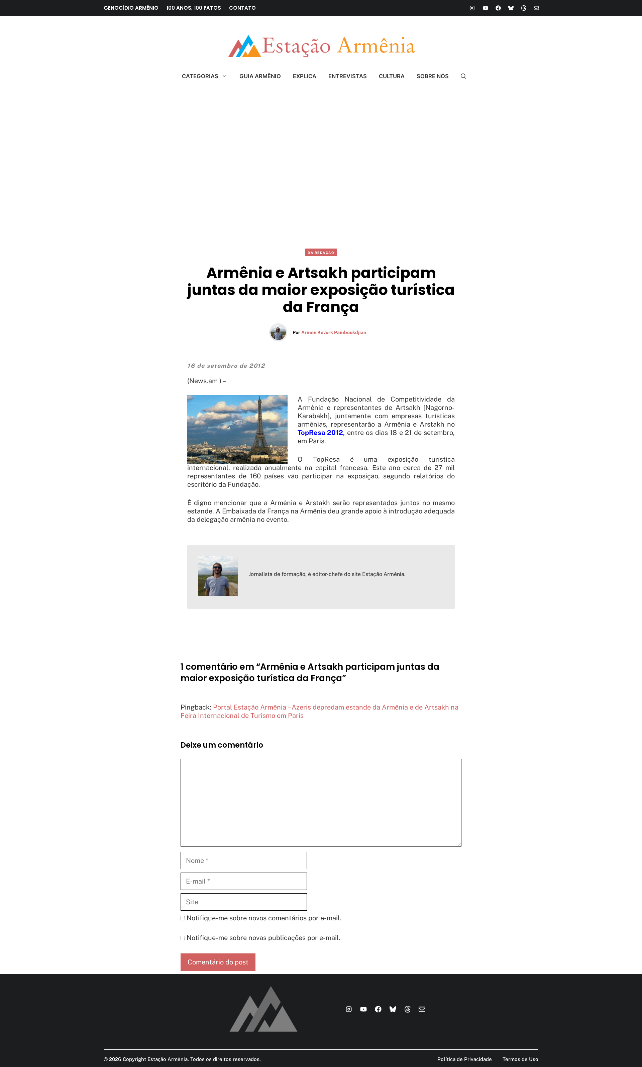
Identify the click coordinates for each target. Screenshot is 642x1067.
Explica (304, 76)
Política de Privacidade (464, 1059)
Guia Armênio (260, 76)
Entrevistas (347, 76)
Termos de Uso (520, 1059)
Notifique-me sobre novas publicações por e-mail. (263, 938)
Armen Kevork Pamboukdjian (333, 332)
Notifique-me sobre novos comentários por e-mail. (264, 918)
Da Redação (321, 253)
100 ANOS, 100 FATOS (194, 7)
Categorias (200, 76)
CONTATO (242, 7)
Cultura (392, 76)
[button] (460, 76)
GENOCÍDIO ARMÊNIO (131, 7)
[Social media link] (472, 8)
